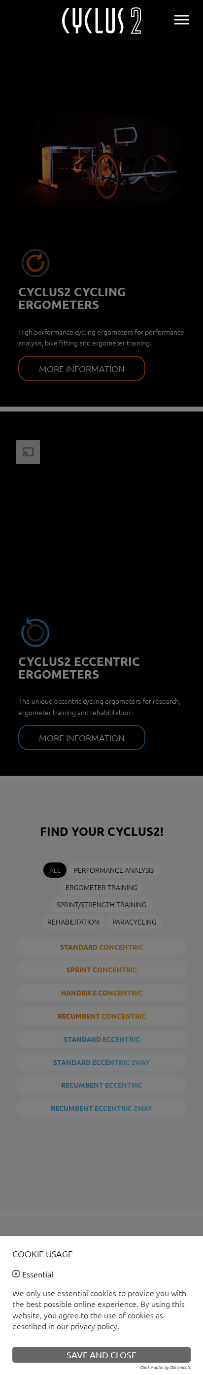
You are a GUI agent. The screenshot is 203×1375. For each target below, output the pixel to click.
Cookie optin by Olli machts (165, 1367)
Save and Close (101, 1354)
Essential (37, 1274)
